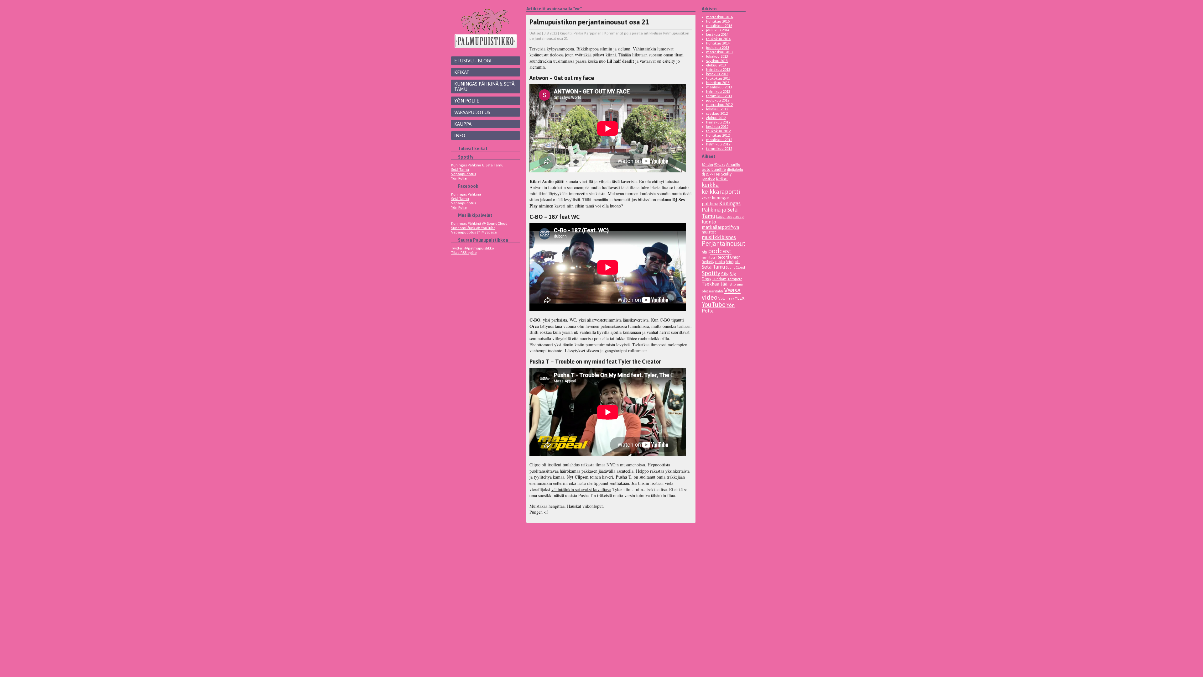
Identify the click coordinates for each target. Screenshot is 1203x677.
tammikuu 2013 (719, 96)
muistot (709, 232)
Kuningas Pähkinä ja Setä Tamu (721, 209)
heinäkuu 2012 (718, 122)
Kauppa (462, 124)
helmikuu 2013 (718, 91)
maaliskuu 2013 (719, 87)
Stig (725, 273)
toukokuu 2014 (718, 39)
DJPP (709, 174)
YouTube (714, 304)
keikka (710, 184)
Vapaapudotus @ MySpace (474, 232)
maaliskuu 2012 (719, 140)
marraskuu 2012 (719, 104)
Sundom (719, 279)
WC (573, 320)
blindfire (718, 169)
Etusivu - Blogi (473, 60)
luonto (709, 221)
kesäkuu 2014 (717, 34)
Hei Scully (723, 174)
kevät (706, 198)
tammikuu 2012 (719, 148)
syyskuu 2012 (717, 113)
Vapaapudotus (472, 112)
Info (459, 135)
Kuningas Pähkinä (466, 194)
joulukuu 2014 (717, 30)
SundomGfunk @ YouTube (473, 228)
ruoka (720, 262)
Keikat (462, 72)
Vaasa (732, 290)
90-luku (719, 164)
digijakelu (735, 169)
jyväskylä (708, 179)
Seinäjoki (733, 262)
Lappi (721, 216)
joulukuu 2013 (717, 47)
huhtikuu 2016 (718, 21)
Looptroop (735, 216)
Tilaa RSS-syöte (464, 252)
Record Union (728, 257)
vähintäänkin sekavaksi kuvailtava (581, 489)
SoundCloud (735, 267)
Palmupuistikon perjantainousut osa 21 (589, 22)
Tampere (734, 279)
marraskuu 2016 (719, 17)
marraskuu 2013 (719, 52)
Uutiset (535, 33)
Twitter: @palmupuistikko (472, 248)
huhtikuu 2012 (718, 135)
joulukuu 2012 (717, 100)
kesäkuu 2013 (717, 74)
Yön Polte (466, 100)
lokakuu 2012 (717, 109)
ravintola (709, 257)
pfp (704, 252)
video (709, 297)
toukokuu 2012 (718, 131)
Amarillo (733, 164)
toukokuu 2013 (718, 78)
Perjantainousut (723, 243)
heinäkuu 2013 (718, 69)
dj (703, 174)
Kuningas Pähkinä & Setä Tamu (484, 86)
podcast (720, 251)
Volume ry (726, 298)
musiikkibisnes (719, 237)
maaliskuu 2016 (719, 26)
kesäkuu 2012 (717, 126)
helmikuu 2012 (718, 144)
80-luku (707, 164)
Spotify (711, 273)
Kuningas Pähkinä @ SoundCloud (479, 223)
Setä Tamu (460, 169)
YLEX (739, 298)
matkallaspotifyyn (720, 227)
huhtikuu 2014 (718, 43)
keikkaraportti (721, 191)
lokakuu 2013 (717, 56)
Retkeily (708, 262)
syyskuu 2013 (717, 61)
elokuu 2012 (716, 118)
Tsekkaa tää (714, 283)
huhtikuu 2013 (718, 83)
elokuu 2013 (716, 65)
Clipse (534, 465)
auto (706, 169)
